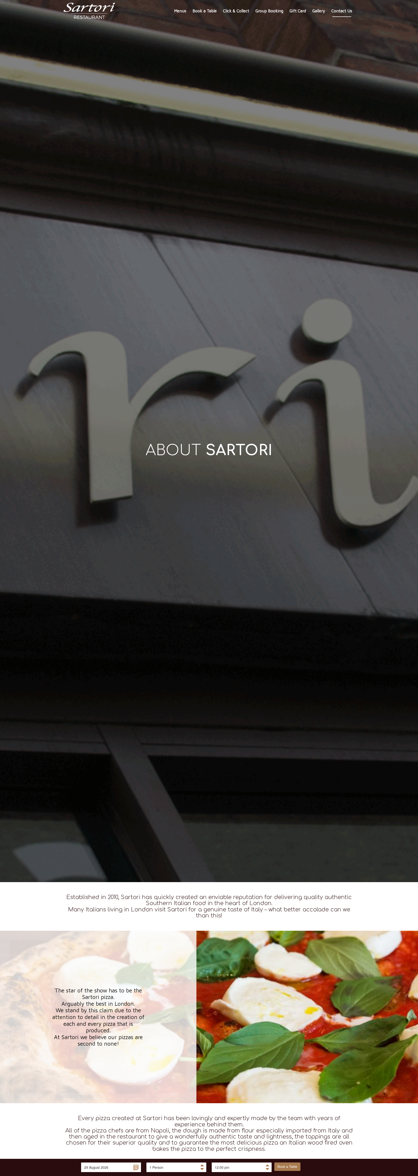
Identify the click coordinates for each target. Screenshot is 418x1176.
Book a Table (287, 1167)
